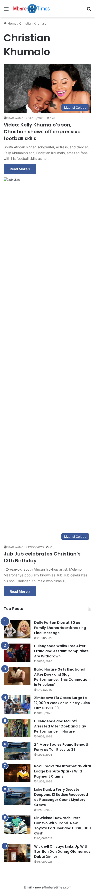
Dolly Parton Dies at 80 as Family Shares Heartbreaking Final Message (60, 627)
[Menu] (6, 10)
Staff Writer (15, 118)
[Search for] (88, 10)
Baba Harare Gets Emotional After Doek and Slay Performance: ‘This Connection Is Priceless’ (62, 677)
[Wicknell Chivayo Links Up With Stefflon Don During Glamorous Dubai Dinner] (17, 853)
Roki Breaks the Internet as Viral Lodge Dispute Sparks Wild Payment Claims (62, 771)
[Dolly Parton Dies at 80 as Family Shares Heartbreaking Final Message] (17, 629)
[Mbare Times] (31, 8)
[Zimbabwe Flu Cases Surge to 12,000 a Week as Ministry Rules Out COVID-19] (17, 704)
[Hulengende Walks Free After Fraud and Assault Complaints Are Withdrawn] (17, 653)
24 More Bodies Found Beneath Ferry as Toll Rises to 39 (61, 747)
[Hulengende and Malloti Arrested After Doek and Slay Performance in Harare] (17, 728)
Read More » (20, 169)
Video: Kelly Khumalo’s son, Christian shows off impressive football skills (42, 131)
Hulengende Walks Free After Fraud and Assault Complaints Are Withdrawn (61, 651)
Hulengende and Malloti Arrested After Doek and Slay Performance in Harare (60, 726)
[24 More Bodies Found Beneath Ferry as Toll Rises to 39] (17, 751)
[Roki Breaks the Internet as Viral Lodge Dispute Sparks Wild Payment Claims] (17, 773)
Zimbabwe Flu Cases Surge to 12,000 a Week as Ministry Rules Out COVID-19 (62, 702)
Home (12, 23)
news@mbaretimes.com (53, 887)
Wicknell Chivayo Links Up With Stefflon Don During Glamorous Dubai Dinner (62, 851)
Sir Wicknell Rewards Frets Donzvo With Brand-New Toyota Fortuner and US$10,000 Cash (62, 825)
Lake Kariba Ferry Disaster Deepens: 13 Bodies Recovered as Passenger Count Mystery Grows (61, 797)
